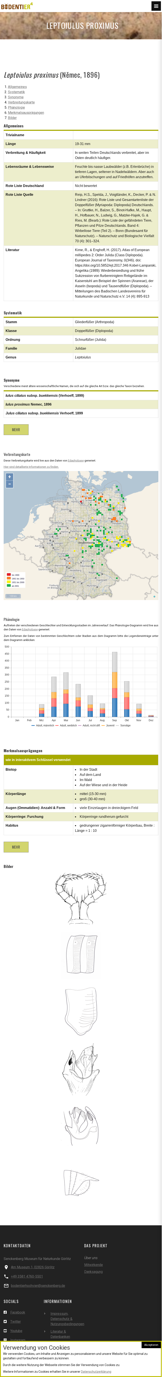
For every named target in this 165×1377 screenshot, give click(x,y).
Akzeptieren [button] (151, 1344)
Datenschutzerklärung (96, 1371)
